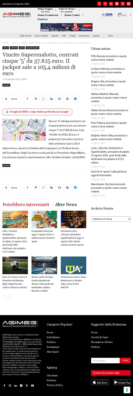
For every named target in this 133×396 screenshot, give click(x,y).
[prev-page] (4, 298)
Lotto (22, 47)
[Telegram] (117, 4)
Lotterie (14, 47)
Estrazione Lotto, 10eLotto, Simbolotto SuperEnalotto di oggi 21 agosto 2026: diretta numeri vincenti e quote (72, 238)
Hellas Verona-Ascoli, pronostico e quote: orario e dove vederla (109, 112)
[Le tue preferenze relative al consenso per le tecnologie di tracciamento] (127, 390)
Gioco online (41, 35)
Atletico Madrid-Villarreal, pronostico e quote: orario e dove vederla (109, 98)
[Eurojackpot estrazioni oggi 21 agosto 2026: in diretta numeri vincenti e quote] (44, 219)
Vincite (54, 35)
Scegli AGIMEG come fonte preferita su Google (39, 111)
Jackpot (6, 85)
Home (5, 42)
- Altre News (64, 204)
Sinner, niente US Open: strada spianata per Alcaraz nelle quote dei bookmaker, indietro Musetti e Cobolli (43, 284)
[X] (123, 4)
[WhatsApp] (43, 98)
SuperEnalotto (32, 47)
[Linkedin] (111, 4)
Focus (14, 42)
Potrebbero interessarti (25, 204)
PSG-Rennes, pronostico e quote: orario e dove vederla (109, 58)
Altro (110, 35)
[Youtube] (128, 4)
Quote (96, 35)
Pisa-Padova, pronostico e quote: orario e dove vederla (109, 125)
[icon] (99, 386)
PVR (64, 35)
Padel (72, 35)
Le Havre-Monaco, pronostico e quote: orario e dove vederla (108, 70)
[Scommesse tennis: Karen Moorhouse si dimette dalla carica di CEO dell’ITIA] (73, 265)
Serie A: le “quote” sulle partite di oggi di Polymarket (108, 173)
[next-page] (10, 298)
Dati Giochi (25, 35)
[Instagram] (105, 4)
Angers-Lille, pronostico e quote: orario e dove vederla (108, 83)
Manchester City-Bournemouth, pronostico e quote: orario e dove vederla (109, 188)
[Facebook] (99, 4)
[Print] (67, 98)
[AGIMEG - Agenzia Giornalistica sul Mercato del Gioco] (16, 15)
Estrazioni (84, 35)
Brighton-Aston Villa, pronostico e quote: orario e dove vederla (109, 137)
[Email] (59, 98)
